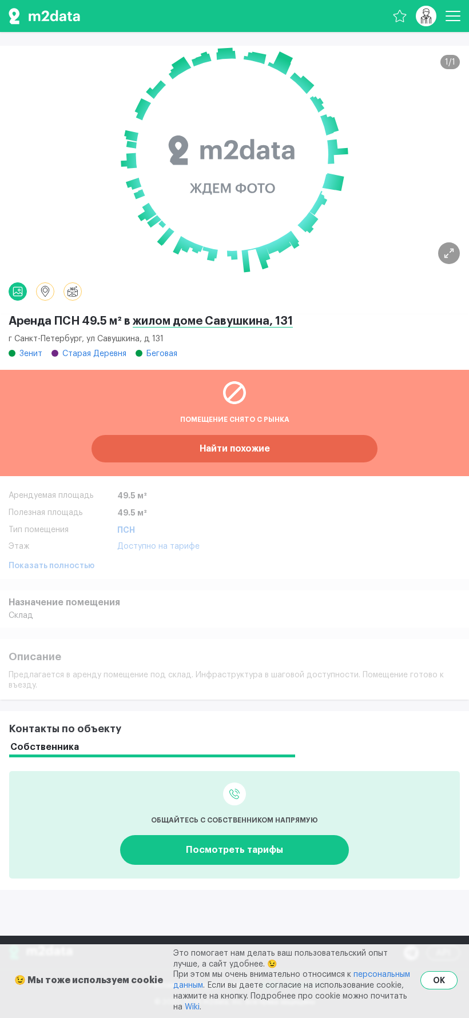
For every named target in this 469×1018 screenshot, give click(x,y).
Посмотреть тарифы (234, 850)
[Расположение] (45, 291)
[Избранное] (400, 16)
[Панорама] (72, 291)
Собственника (44, 747)
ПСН (126, 530)
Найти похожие (235, 448)
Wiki (192, 1007)
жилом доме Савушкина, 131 (213, 321)
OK (439, 980)
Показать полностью (51, 566)
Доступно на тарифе (158, 546)
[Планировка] (449, 253)
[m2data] (44, 16)
